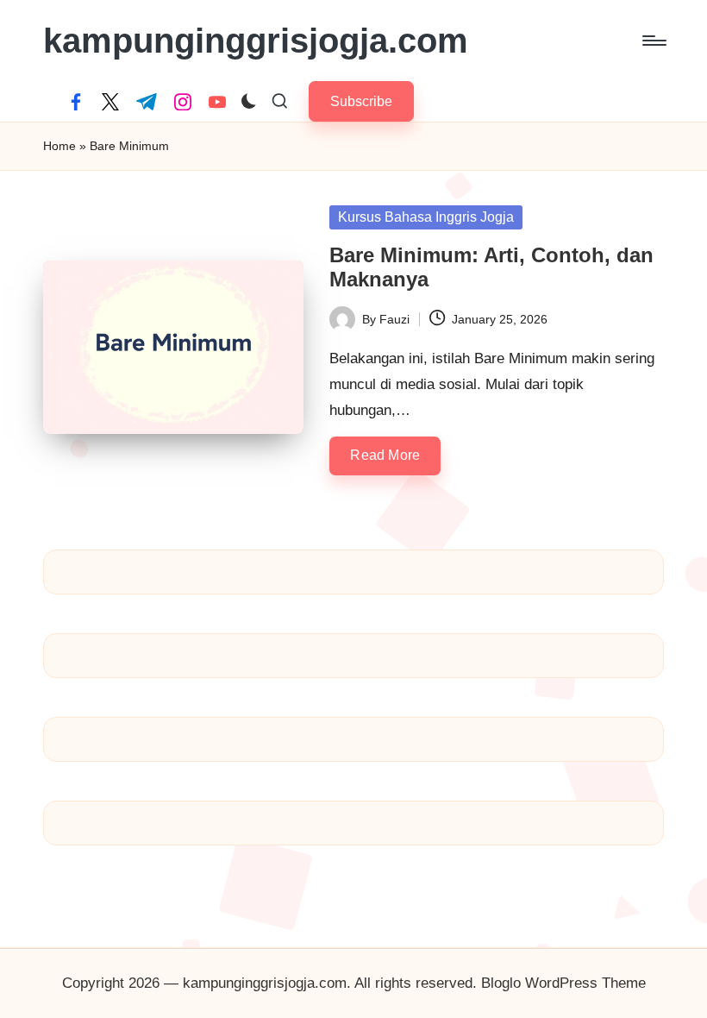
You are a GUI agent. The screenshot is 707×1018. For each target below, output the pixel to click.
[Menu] (653, 41)
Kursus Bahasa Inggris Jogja (426, 217)
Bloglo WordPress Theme (563, 983)
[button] (361, 101)
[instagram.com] (182, 101)
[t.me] (147, 101)
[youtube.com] (217, 101)
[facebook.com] (76, 101)
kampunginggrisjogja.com (255, 41)
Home (59, 146)
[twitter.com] (110, 101)
